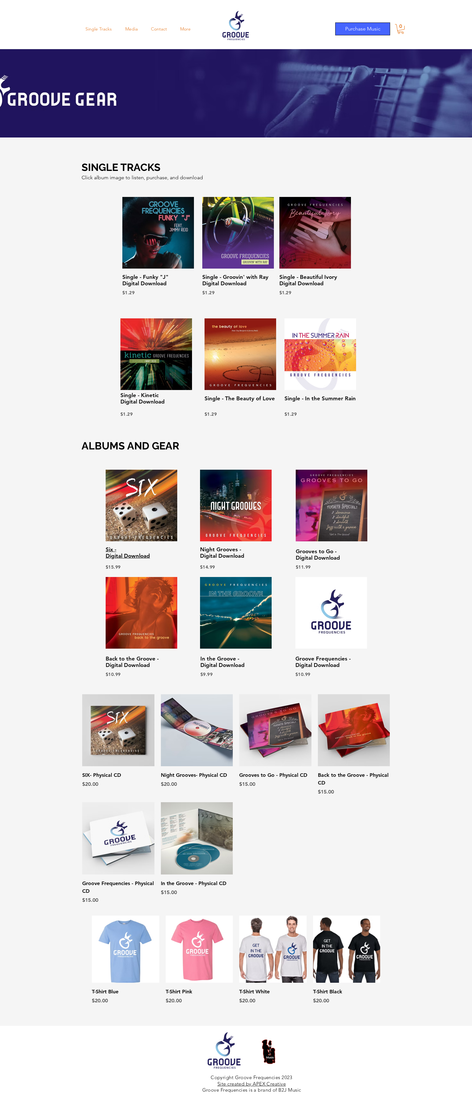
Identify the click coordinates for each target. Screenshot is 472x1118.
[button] (400, 29)
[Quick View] (118, 730)
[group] (236, 960)
